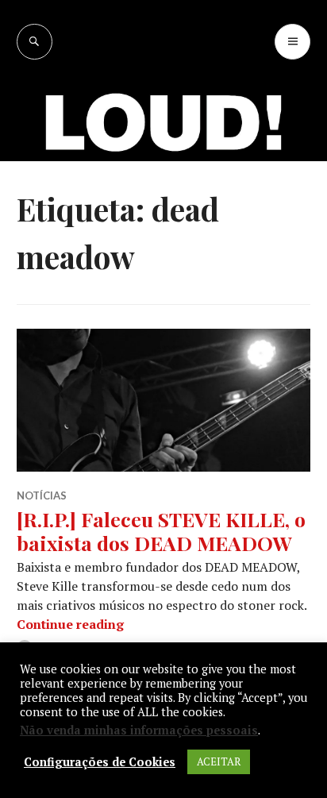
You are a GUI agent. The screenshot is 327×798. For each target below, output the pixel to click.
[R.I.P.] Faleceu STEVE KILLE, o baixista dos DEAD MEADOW (161, 531)
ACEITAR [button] (218, 761)
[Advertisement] (163, 231)
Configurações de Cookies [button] (99, 762)
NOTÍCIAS (42, 495)
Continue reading (70, 624)
